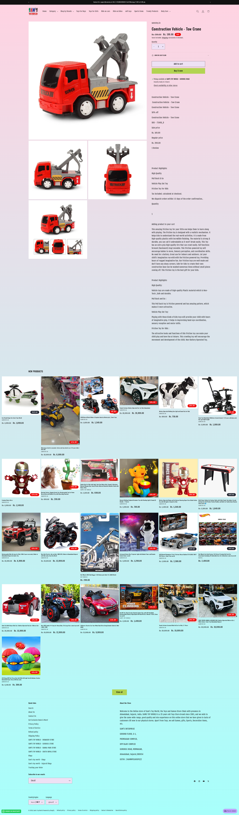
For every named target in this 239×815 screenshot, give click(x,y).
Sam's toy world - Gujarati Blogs (40, 764)
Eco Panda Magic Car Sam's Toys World (12, 418)
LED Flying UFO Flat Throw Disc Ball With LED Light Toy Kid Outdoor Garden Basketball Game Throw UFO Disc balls (21, 678)
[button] (53, 11)
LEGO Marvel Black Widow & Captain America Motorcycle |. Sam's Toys (98, 417)
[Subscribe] (69, 781)
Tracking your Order (35, 768)
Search (30, 708)
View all (119, 692)
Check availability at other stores (165, 85)
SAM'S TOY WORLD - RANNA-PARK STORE (42, 748)
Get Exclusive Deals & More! (38, 720)
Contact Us (32, 716)
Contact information (107, 810)
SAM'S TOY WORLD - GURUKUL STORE (41, 744)
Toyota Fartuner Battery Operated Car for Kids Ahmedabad (135, 408)
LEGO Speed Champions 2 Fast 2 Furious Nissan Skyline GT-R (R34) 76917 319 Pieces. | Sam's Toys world (177, 555)
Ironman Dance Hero (7, 500)
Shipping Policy (33, 736)
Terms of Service (34, 728)
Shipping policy (94, 810)
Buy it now (178, 71)
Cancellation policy (121, 810)
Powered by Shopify (48, 810)
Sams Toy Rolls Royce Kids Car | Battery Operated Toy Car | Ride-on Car (20, 625)
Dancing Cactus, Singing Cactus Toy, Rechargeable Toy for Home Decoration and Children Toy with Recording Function (57, 493)
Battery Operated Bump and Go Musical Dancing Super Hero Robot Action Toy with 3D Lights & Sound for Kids (178, 501)
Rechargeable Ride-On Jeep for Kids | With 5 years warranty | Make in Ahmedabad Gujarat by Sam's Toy (20, 555)
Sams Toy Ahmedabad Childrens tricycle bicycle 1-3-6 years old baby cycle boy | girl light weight (217, 418)
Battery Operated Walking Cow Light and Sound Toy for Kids (174, 411)
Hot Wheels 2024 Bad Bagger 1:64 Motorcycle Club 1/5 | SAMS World (98, 575)
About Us (31, 712)
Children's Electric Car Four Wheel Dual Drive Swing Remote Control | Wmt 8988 (99, 626)
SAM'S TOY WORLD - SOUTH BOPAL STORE (42, 752)
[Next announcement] (210, 2)
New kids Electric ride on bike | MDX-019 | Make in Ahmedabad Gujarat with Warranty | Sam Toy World (59, 555)
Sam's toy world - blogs (36, 760)
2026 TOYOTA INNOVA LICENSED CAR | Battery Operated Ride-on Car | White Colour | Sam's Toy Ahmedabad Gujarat (216, 621)
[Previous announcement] (29, 2)
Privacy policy (71, 810)
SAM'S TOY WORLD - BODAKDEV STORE (41, 740)
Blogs (30, 756)
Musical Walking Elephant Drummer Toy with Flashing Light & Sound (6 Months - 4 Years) (138, 501)
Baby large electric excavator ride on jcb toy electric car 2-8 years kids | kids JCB (60, 448)
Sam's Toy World (38, 810)
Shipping (165, 38)
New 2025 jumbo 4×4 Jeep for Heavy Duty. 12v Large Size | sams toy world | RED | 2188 (60, 626)
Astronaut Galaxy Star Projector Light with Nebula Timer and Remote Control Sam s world (137, 555)
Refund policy (33, 732)
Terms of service (82, 810)
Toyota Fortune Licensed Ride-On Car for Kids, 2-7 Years (173, 625)
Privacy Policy (33, 724)
